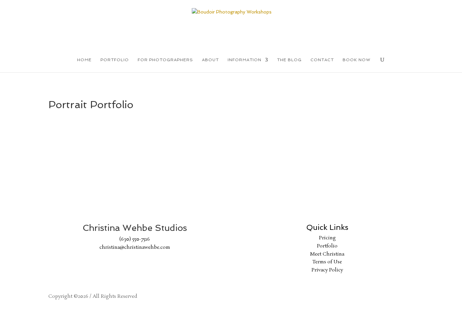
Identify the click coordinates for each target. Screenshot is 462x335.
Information (244, 59)
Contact (322, 59)
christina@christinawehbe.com (134, 247)
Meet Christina (327, 254)
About (210, 59)
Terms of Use (327, 262)
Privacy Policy (327, 270)
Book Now (356, 59)
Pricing (327, 238)
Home (84, 59)
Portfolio (114, 59)
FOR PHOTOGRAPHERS (165, 59)
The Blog (289, 59)
